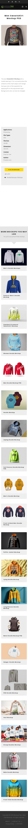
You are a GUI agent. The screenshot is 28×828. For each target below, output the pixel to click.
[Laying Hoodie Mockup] (14, 428)
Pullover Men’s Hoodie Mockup (12, 296)
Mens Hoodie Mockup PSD (13, 636)
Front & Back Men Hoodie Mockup (13, 524)
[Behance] (16, 2)
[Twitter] (8, 2)
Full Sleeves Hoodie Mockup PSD (14, 468)
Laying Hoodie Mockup (12, 440)
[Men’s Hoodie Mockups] (14, 257)
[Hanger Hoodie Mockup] (14, 651)
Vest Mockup (8, 717)
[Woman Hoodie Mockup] (14, 342)
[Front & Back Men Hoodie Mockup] (14, 512)
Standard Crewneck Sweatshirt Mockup (11, 325)
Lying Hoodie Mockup (11, 579)
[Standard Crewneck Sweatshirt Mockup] (14, 313)
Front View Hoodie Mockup (13, 799)
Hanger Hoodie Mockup (12, 662)
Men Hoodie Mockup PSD (12, 383)
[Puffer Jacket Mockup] (14, 540)
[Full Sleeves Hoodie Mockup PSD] (14, 455)
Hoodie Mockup (9, 412)
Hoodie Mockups (12, 177)
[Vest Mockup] (14, 707)
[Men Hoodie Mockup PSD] (14, 370)
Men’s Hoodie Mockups (12, 268)
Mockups (20, 177)
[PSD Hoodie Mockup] (14, 680)
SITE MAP (19, 824)
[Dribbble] (19, 2)
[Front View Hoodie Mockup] (14, 788)
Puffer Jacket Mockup (12, 552)
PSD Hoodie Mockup (11, 693)
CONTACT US (16, 821)
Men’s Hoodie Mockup (12, 496)
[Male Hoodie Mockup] (14, 761)
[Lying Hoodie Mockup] (14, 568)
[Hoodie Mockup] (14, 400)
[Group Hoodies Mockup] (14, 733)
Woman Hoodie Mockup (12, 353)
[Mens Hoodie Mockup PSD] (14, 624)
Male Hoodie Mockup (11, 772)
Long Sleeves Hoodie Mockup (11, 607)
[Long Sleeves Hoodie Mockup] (14, 595)
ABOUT (7, 821)
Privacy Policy (10, 824)
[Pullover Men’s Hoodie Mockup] (14, 284)
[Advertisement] (14, 63)
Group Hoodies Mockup (12, 745)
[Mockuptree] (7, 7)
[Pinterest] (12, 2)
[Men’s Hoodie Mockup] (14, 484)
